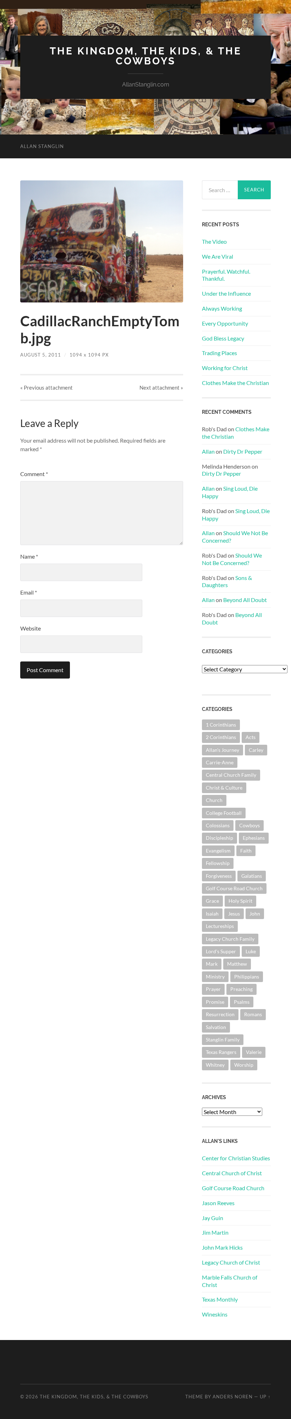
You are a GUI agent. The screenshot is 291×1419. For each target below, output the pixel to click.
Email (28, 592)
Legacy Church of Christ (231, 1262)
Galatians (251, 876)
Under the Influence (226, 293)
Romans (253, 1014)
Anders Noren (233, 1396)
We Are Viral (217, 256)
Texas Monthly (220, 1299)
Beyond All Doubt (245, 599)
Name (29, 556)
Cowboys (249, 825)
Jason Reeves (218, 1202)
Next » (161, 387)
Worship (243, 1065)
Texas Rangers (221, 1052)
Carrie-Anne (220, 762)
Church (214, 800)
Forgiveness (219, 876)
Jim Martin (215, 1232)
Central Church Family (231, 775)
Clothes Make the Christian (235, 382)
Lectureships (220, 926)
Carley (256, 750)
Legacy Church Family (230, 939)
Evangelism (218, 851)
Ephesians (254, 838)
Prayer (213, 989)
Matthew (237, 964)
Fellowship (218, 863)
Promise (215, 1002)
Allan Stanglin (42, 146)
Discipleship (219, 838)
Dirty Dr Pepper (242, 451)
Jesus (234, 914)
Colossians (218, 825)
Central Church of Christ (232, 1173)
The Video (214, 241)
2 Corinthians (221, 737)
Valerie (254, 1052)
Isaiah (212, 914)
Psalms (241, 1002)
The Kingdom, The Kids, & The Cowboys (146, 56)
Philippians (246, 977)
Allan (208, 451)
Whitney (215, 1065)
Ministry (215, 977)
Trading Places (219, 352)
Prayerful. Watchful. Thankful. (226, 275)
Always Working (222, 308)
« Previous (46, 387)
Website (30, 628)
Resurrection (220, 1014)
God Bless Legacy (223, 338)
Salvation (216, 1027)
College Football (224, 813)
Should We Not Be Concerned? (232, 559)
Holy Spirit (240, 901)
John (254, 914)
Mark (212, 964)
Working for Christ (225, 367)
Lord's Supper (221, 951)
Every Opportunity (225, 323)
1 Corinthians (221, 725)
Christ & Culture (224, 788)
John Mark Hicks (222, 1247)
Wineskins (214, 1314)
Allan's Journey (222, 750)
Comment (34, 473)
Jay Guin (212, 1217)
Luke (251, 951)
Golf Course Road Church (234, 888)
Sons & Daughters (227, 581)
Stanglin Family (223, 1039)
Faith (246, 851)
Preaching (241, 989)
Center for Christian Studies (236, 1158)
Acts (251, 737)
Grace (212, 901)
